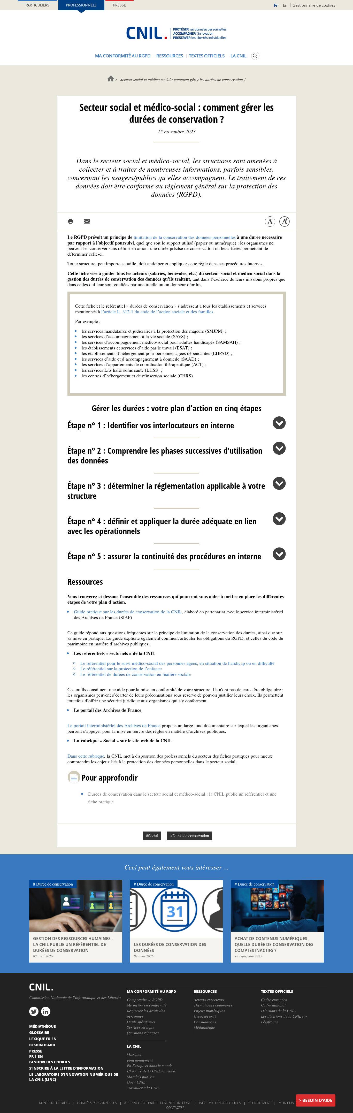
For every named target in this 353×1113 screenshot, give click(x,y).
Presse (119, 5)
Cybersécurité (205, 1016)
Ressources (169, 56)
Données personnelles (97, 1103)
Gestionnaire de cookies (314, 5)
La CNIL (239, 56)
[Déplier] (279, 422)
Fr (276, 5)
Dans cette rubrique (85, 756)
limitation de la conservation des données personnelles (185, 237)
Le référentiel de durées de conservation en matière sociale (135, 674)
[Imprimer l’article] (70, 221)
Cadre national (273, 1005)
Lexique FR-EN (43, 1038)
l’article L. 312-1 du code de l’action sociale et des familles (157, 311)
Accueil (110, 78)
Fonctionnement (140, 1060)
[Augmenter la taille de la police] (284, 221)
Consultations (205, 1021)
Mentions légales (54, 1103)
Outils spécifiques (141, 1021)
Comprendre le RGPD (145, 999)
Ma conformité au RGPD (122, 56)
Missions (134, 1054)
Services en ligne (140, 1027)
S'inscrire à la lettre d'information (66, 1068)
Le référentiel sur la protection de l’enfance (121, 668)
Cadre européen (274, 999)
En (285, 5)
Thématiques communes (213, 1005)
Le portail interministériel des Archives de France (113, 725)
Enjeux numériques (209, 1010)
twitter (34, 1011)
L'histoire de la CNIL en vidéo (151, 1070)
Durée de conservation (54, 884)
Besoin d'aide (317, 1100)
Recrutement (259, 1103)
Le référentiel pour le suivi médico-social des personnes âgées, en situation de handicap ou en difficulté (177, 663)
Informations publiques (220, 1103)
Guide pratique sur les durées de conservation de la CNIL (128, 611)
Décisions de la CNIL (278, 1010)
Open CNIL (136, 1082)
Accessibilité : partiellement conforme (157, 1103)
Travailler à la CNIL (143, 1087)
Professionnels (81, 5)
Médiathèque (204, 1027)
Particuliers (37, 5)
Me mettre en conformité (146, 1005)
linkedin (45, 1011)
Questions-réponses (143, 1032)
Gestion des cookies (49, 1061)
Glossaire (39, 1032)
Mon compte (289, 1103)
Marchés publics (140, 1076)
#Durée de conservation (189, 835)
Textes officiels (207, 56)
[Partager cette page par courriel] (87, 221)
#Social (152, 835)
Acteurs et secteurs (209, 999)
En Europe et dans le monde (150, 1065)
